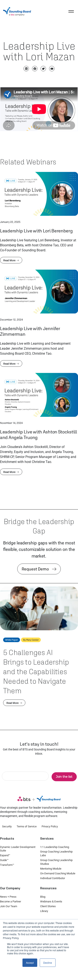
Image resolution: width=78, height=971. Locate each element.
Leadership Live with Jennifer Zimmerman (30, 331)
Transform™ (7, 864)
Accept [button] (30, 962)
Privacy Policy (50, 826)
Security (7, 826)
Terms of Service (27, 826)
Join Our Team (8, 906)
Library (44, 911)
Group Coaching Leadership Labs (56, 853)
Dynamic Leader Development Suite (17, 848)
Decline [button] (47, 962)
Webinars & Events (51, 901)
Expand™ (5, 855)
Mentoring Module (50, 868)
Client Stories (48, 906)
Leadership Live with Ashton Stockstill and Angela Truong (38, 434)
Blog (42, 896)
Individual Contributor (52, 878)
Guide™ (4, 860)
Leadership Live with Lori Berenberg (36, 230)
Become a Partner (10, 901)
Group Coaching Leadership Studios (56, 862)
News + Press (8, 896)
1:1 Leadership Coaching (54, 847)
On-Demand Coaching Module (57, 873)
